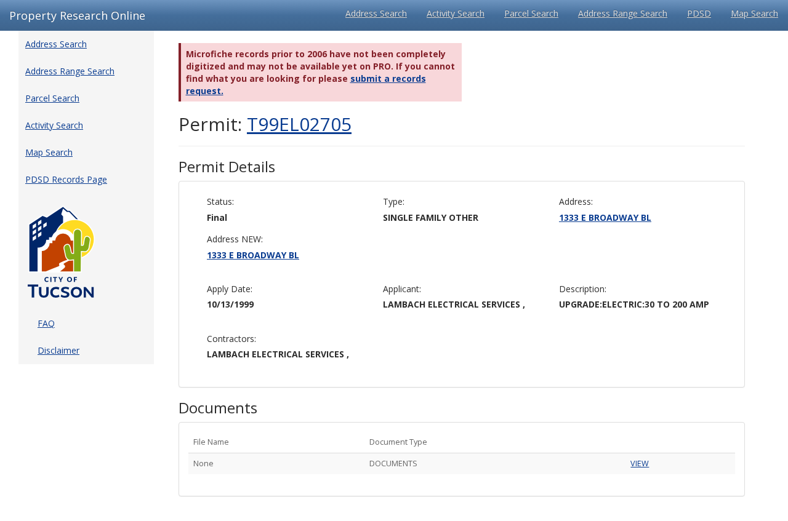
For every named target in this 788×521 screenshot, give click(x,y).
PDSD (699, 13)
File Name (211, 442)
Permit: (265, 124)
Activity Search (455, 13)
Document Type (398, 442)
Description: (582, 288)
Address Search (376, 13)
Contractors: (231, 338)
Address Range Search (622, 13)
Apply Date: (229, 288)
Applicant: (402, 288)
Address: (576, 201)
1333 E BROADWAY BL (605, 217)
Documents (218, 408)
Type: (393, 201)
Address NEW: (235, 239)
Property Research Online (77, 15)
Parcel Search (531, 13)
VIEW (639, 463)
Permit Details (227, 167)
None (203, 463)
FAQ (46, 323)
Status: (220, 201)
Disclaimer (58, 350)
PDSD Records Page (66, 179)
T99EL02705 (299, 124)
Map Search (754, 13)
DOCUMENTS (393, 463)
